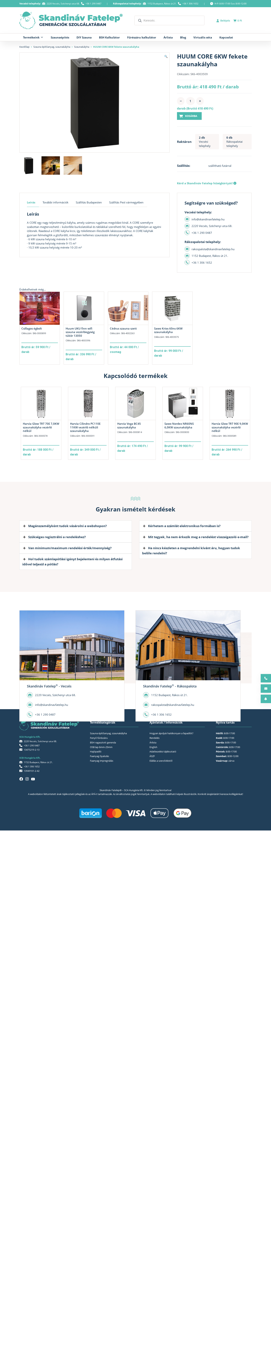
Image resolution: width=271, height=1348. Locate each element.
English (153, 747)
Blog (183, 37)
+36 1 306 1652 (190, 3)
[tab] (33, 202)
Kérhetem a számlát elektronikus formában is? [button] (184, 526)
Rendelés (154, 738)
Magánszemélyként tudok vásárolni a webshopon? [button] (67, 526)
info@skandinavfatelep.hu (208, 219)
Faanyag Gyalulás (99, 756)
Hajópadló (95, 751)
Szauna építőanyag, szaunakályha (51, 46)
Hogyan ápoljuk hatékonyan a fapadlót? (171, 733)
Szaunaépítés (60, 37)
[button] (166, 56)
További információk (55, 202)
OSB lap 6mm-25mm (101, 747)
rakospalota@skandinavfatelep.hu (213, 249)
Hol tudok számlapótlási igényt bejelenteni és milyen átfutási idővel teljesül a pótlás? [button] (72, 561)
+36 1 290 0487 (93, 3)
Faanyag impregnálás (101, 760)
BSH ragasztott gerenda (103, 742)
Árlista (168, 37)
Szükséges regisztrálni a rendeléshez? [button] (57, 537)
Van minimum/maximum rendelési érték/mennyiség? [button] (70, 548)
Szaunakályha (81, 46)
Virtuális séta (202, 37)
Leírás (31, 202)
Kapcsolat (226, 37)
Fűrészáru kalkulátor (141, 37)
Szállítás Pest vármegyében (126, 202)
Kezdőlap (24, 46)
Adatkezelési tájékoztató (163, 751)
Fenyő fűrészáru (99, 738)
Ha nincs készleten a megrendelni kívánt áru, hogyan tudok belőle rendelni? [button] (191, 550)
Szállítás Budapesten (89, 202)
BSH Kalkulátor (109, 37)
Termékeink (31, 37)
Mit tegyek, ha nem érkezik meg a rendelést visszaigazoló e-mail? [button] (198, 537)
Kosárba (191, 116)
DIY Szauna (84, 37)
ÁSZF (152, 756)
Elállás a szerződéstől (161, 760)
